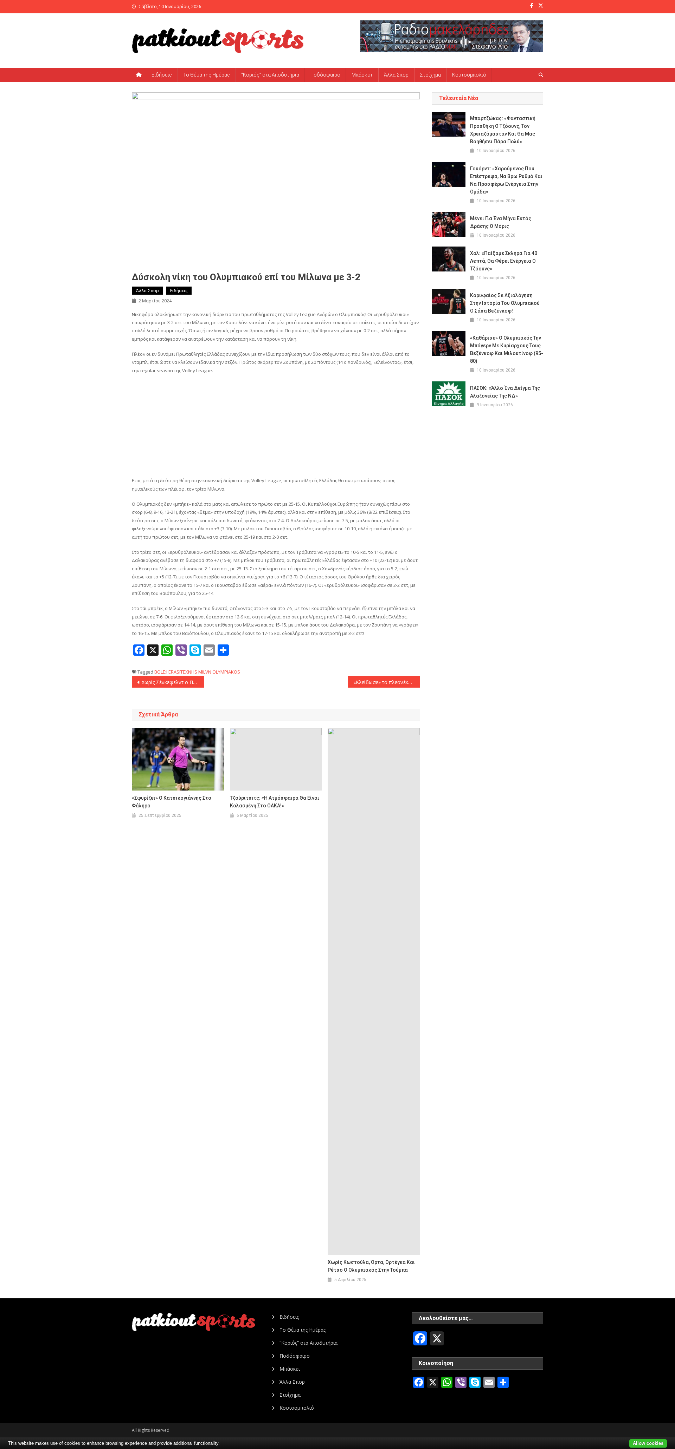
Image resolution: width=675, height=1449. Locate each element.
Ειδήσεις (162, 75)
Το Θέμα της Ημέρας (206, 75)
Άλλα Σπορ (396, 75)
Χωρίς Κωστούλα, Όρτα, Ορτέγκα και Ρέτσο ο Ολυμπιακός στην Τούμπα (371, 1266)
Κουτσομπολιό (469, 75)
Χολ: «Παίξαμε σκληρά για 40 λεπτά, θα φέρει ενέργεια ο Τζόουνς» (503, 260)
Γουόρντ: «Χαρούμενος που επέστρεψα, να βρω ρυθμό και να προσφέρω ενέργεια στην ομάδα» (506, 180)
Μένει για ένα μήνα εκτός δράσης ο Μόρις (500, 222)
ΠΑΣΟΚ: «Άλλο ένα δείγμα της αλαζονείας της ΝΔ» (505, 392)
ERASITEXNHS (182, 672)
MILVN (204, 672)
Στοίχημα (430, 75)
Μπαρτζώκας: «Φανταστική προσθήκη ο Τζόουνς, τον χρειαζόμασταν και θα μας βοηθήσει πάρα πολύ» (502, 130)
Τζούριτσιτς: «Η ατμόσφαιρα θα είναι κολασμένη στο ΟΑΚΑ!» (274, 801)
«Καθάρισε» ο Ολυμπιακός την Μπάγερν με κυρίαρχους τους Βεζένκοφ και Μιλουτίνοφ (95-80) (506, 349)
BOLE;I (160, 672)
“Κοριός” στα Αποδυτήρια (270, 75)
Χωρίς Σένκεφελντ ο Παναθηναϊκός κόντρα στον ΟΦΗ (173, 682)
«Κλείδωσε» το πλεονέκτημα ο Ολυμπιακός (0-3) (386, 682)
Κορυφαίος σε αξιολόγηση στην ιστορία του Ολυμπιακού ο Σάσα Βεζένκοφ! (505, 303)
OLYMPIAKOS (226, 672)
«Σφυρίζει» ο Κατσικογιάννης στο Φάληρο (171, 801)
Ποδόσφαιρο (325, 75)
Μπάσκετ (362, 75)
